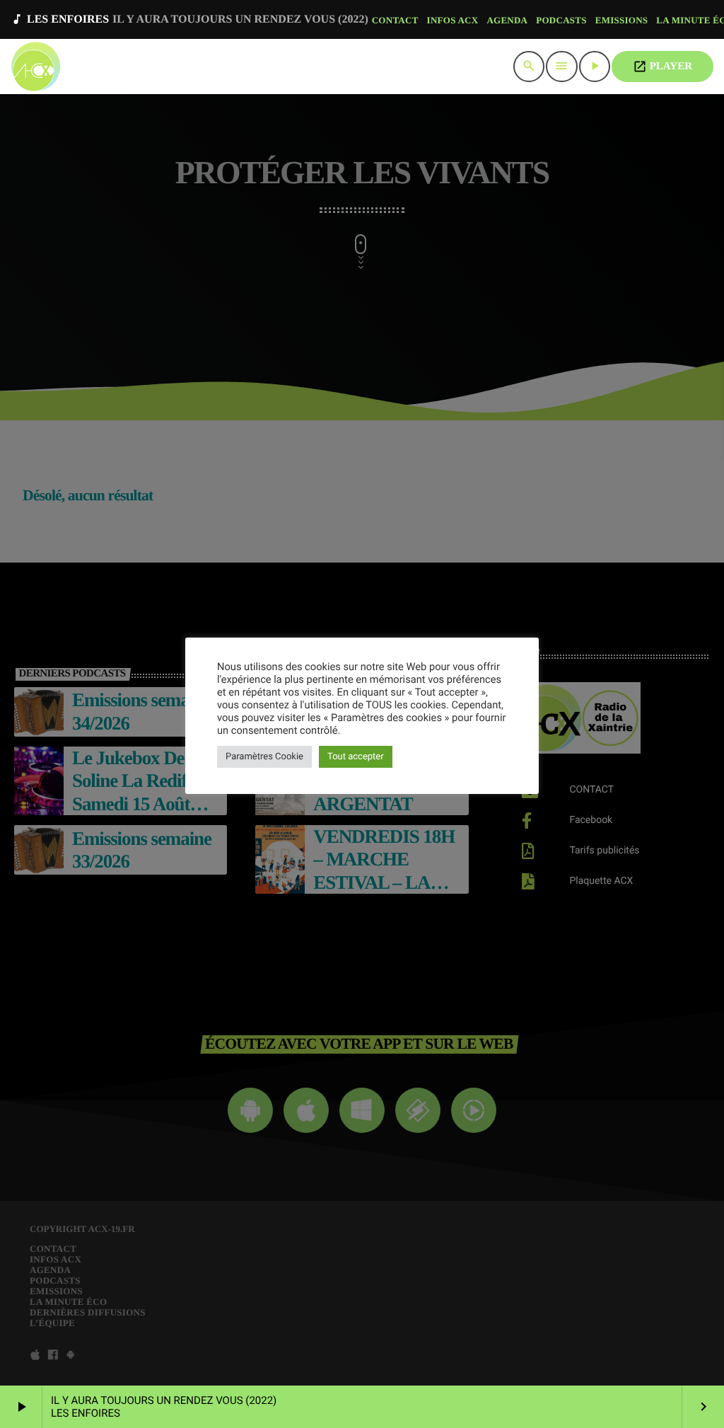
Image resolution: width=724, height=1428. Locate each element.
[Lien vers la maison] (36, 66)
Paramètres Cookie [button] (264, 757)
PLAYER (662, 66)
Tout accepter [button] (355, 757)
